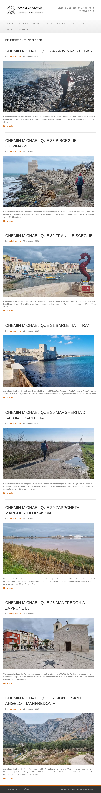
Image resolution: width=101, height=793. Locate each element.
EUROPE (48, 23)
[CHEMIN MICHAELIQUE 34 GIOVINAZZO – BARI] (48, 86)
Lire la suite (8, 126)
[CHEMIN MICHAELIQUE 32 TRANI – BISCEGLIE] (48, 271)
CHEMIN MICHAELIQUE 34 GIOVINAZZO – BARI (49, 51)
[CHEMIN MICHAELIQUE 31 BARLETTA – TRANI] (48, 361)
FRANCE (37, 23)
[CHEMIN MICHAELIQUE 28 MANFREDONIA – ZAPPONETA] (48, 644)
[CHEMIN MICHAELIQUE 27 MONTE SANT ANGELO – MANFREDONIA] (48, 739)
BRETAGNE (24, 23)
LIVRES (10, 30)
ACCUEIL (11, 23)
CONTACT (60, 23)
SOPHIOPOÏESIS (76, 23)
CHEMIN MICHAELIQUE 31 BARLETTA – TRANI (48, 325)
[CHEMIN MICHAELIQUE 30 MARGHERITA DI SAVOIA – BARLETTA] (48, 453)
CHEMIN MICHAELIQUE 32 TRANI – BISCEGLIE (49, 235)
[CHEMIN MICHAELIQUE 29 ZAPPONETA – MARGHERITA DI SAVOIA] (48, 548)
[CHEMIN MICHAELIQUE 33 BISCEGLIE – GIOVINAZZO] (48, 181)
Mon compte (23, 30)
